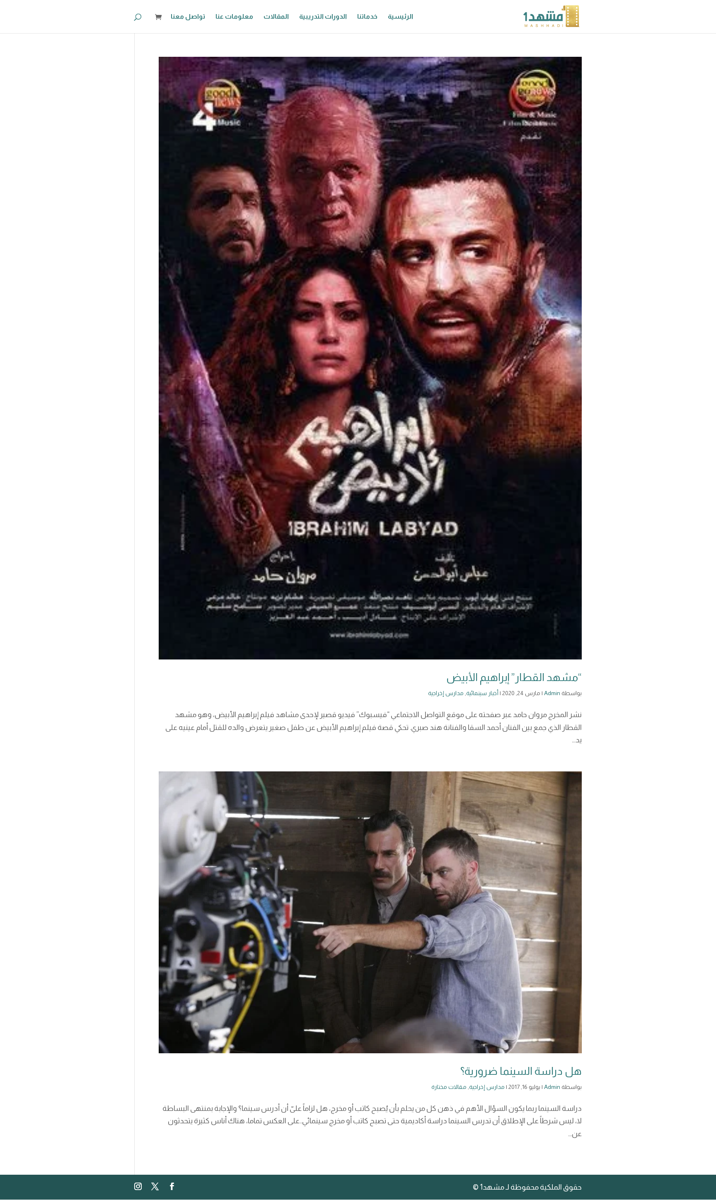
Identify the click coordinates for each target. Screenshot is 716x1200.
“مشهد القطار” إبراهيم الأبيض (514, 677)
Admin (552, 693)
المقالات (276, 17)
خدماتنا (367, 17)
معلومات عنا (234, 17)
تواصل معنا (188, 17)
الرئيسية (400, 17)
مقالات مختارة (449, 1087)
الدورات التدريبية (323, 17)
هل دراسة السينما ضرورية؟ (521, 1071)
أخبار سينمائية (482, 693)
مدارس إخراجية (446, 693)
